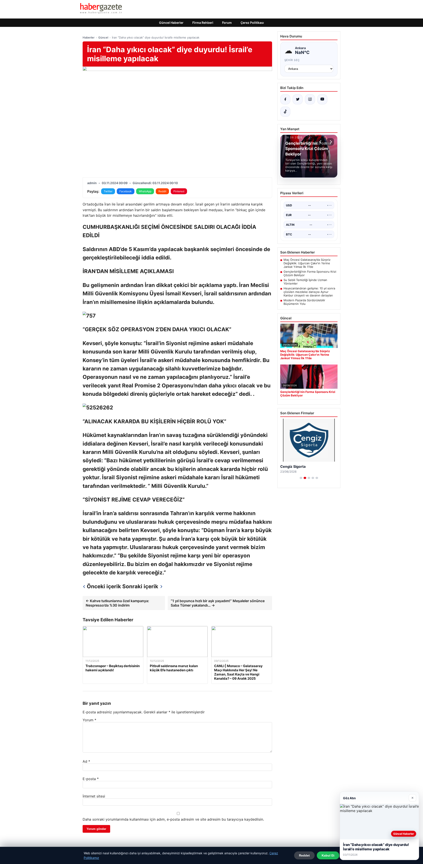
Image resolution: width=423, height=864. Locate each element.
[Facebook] (285, 99)
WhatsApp (145, 191)
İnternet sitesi (94, 796)
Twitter (108, 191)
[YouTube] (322, 99)
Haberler (89, 37)
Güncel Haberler (171, 22)
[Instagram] (310, 99)
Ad (86, 761)
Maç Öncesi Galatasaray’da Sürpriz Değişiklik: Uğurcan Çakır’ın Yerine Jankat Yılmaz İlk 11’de (307, 263)
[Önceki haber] (321, 142)
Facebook (125, 191)
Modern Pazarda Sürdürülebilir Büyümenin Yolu (304, 301)
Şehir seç (292, 60)
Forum (227, 22)
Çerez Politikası (252, 22)
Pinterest (178, 191)
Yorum (89, 720)
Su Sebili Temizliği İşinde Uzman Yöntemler (305, 281)
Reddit (162, 191)
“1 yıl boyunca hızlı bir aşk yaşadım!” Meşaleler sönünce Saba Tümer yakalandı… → (218, 603)
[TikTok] (285, 112)
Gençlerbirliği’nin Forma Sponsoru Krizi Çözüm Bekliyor (310, 273)
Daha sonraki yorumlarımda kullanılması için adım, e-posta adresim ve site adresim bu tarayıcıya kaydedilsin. (173, 819)
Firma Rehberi (202, 22)
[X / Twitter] (298, 99)
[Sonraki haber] (330, 142)
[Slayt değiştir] (301, 478)
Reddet (304, 855)
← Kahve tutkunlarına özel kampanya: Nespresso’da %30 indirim (117, 603)
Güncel (103, 37)
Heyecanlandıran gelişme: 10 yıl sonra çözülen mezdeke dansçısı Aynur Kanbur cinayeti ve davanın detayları (309, 292)
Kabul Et (328, 855)
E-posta (91, 779)
